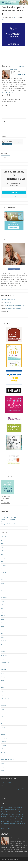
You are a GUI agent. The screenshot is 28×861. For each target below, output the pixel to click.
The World (3, 741)
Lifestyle (3, 651)
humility (8, 819)
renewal (10, 826)
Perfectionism (4, 684)
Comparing (3, 568)
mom (2, 666)
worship (3, 770)
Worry (2, 766)
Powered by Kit (14, 196)
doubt (2, 583)
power (9, 823)
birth (2, 554)
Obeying (3, 676)
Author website (13, 69)
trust (3, 828)
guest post (3, 630)
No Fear (3, 673)
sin (1, 723)
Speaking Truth (4, 727)
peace (2, 680)
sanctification (4, 712)
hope (2, 644)
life (3, 821)
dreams (3, 586)
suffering (3, 730)
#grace (5, 807)
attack (2, 543)
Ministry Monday (5, 662)
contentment (11, 809)
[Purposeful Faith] (14, 2)
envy (2, 590)
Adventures (3, 536)
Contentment (4, 572)
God (2, 622)
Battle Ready (4, 550)
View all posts (22, 66)
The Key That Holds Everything (8, 517)
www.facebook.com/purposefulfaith (15, 305)
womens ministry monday (7, 759)
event (2, 594)
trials (2, 748)
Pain (16, 821)
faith (2, 604)
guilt (2, 633)
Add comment (6, 20)
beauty (14, 807)
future (9, 816)
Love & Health (4, 655)
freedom (21, 814)
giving (2, 619)
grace (2, 626)
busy (2, 561)
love (7, 821)
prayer (2, 687)
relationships (4, 705)
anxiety (10, 807)
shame (2, 720)
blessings (3, 558)
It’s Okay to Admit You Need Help (9, 524)
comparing (4, 809)
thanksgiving (4, 738)
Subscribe (14, 192)
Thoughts (3, 745)
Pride (2, 691)
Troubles (3, 752)
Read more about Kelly (8, 92)
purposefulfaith (19, 17)
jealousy (12, 819)
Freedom (3, 615)
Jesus (2, 648)
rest (14, 826)
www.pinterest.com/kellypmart (13, 308)
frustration (3, 816)
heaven (2, 637)
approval (3, 540)
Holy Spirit (3, 640)
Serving (2, 716)
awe (2, 547)
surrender (3, 734)
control (2, 576)
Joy (22, 819)
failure (2, 601)
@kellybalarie (8, 302)
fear (2, 608)
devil (2, 579)
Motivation (3, 669)
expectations (4, 597)
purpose (3, 694)
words (2, 763)
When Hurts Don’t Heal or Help (8, 519)
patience (20, 821)
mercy (2, 658)
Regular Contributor (5, 698)
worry (10, 828)
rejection (3, 702)
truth (2, 756)
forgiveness (4, 612)
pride (18, 823)
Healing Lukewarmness (6, 521)
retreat (2, 709)
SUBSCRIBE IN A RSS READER (8, 299)
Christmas (3, 565)
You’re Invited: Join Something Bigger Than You (12, 515)
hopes (3, 819)
